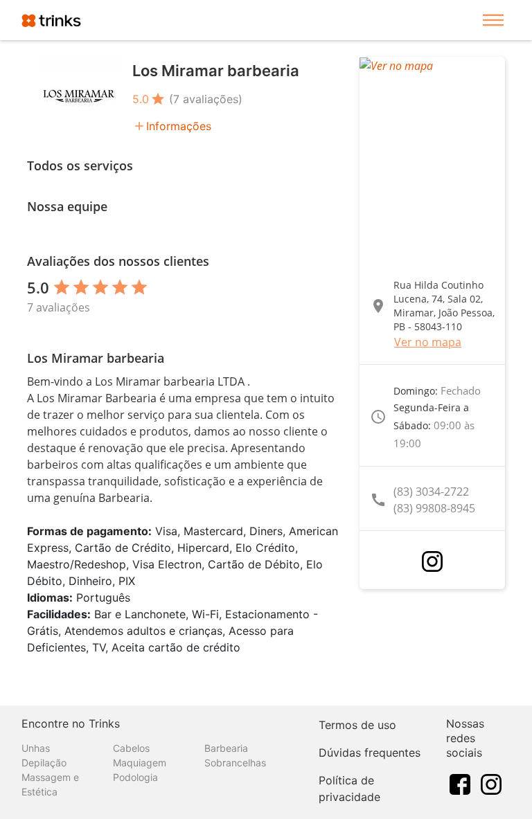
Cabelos (131, 748)
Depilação (43, 762)
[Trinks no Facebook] (460, 783)
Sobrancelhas (235, 762)
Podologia (135, 777)
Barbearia (226, 748)
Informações (178, 126)
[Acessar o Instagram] (432, 561)
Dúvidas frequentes (369, 752)
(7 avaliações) (205, 99)
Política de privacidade (349, 788)
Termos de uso (357, 725)
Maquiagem (139, 762)
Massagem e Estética (50, 784)
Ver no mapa (427, 342)
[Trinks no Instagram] (491, 783)
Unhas (35, 748)
